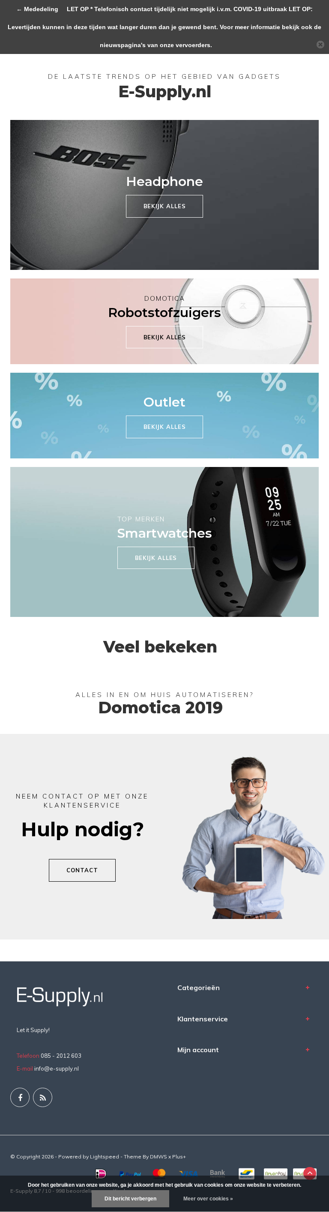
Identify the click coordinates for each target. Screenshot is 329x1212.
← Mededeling (38, 9)
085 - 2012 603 (61, 1055)
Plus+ (179, 1156)
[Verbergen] (320, 44)
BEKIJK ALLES (165, 206)
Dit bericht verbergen (130, 1199)
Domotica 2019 (160, 707)
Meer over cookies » (208, 1199)
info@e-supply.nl (56, 1068)
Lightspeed (104, 1156)
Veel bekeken (160, 646)
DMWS (158, 1156)
